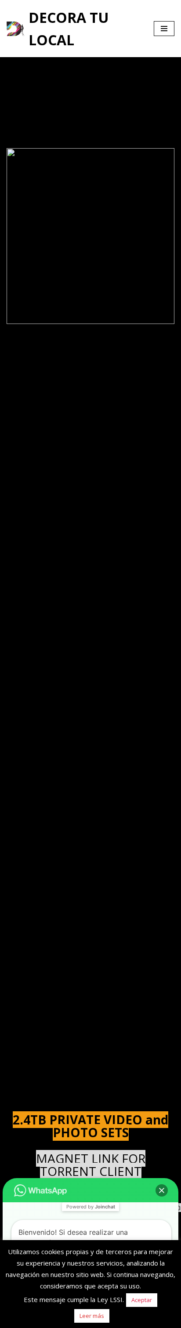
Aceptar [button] (141, 1300)
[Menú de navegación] (164, 28)
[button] (162, 1190)
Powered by (90, 1207)
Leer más (92, 1316)
